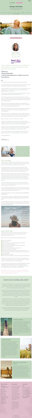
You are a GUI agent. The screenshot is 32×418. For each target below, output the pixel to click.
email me (28, 387)
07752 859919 (24, 397)
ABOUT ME (3, 389)
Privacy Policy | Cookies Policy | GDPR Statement (16, 417)
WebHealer (17, 416)
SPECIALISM (3, 393)
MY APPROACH (3, 391)
